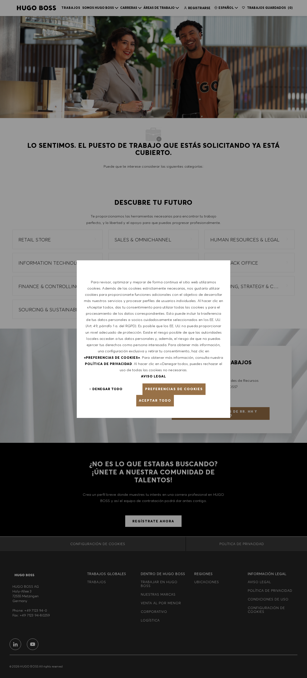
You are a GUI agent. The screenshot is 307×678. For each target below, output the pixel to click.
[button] (174, 389)
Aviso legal (153, 376)
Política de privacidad (108, 364)
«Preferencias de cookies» (112, 357)
